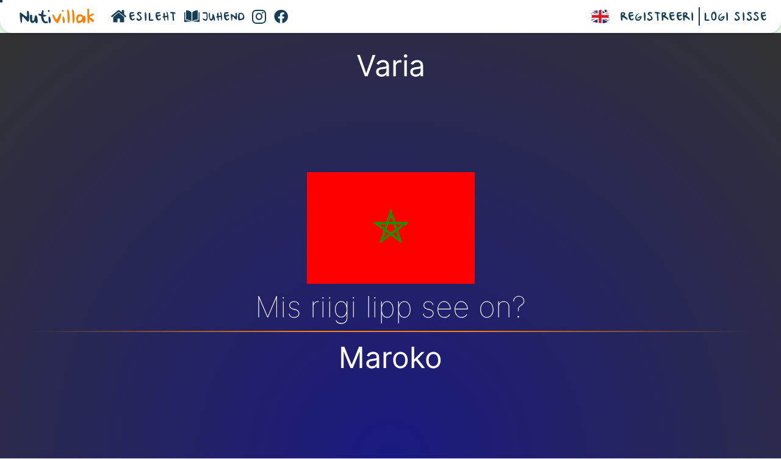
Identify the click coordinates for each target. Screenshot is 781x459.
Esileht (153, 18)
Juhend (223, 18)
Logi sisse (736, 18)
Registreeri (658, 18)
